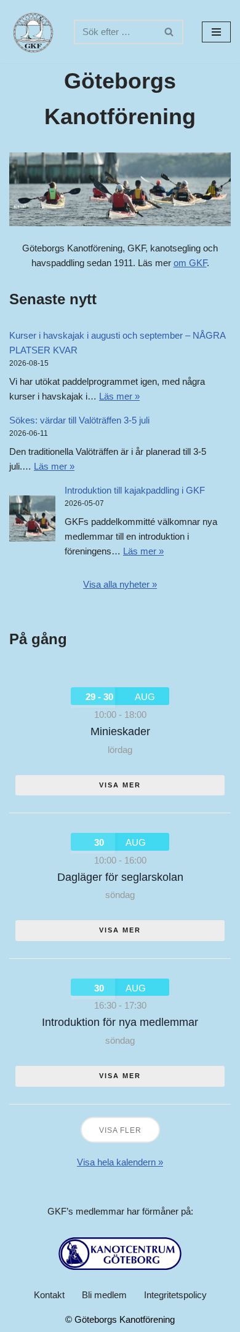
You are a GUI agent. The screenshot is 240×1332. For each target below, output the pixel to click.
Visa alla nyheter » (120, 584)
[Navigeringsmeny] (216, 32)
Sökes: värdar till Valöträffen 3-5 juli (79, 420)
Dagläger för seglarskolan (120, 877)
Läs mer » (119, 396)
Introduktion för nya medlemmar (120, 1022)
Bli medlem (104, 1295)
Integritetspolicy (175, 1295)
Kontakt (49, 1295)
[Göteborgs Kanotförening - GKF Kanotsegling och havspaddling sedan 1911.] (32, 32)
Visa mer (120, 785)
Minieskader (120, 731)
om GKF (190, 263)
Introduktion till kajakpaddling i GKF (135, 490)
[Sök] (169, 32)
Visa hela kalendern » (120, 1162)
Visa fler (120, 1130)
